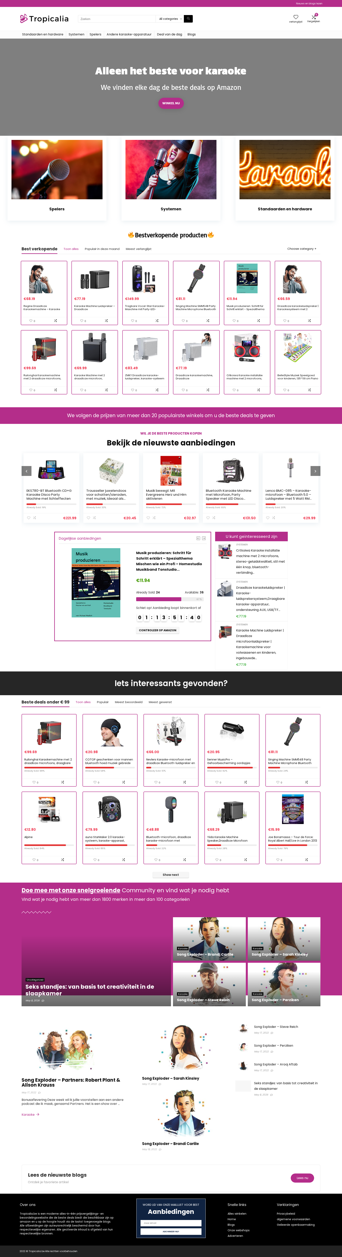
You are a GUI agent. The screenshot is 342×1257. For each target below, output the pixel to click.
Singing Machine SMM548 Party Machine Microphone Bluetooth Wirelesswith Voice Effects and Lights (196, 310)
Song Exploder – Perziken (273, 1045)
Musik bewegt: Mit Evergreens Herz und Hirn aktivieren (106, 494)
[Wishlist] (296, 17)
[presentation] (26, 471)
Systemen (76, 34)
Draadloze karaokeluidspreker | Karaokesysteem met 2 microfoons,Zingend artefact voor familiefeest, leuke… (297, 310)
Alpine (28, 837)
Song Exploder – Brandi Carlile (170, 1143)
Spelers (95, 34)
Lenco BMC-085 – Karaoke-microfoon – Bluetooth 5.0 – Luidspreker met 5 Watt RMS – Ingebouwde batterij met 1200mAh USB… (229, 498)
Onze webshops (239, 1230)
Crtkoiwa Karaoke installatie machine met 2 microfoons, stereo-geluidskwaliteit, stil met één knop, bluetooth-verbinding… (260, 561)
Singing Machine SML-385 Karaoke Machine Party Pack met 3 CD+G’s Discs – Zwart (289, 494)
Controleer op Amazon (157, 619)
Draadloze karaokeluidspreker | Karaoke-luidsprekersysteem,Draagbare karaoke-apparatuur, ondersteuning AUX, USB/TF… (260, 598)
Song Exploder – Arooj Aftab (276, 1064)
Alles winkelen (237, 1214)
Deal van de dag (169, 34)
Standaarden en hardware (42, 34)
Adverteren (235, 1236)
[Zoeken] (188, 19)
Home (232, 1219)
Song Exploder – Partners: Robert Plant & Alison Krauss (71, 1082)
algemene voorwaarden (293, 1219)
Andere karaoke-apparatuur (129, 34)
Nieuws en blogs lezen (309, 3)
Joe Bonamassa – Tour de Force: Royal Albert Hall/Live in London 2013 (292, 839)
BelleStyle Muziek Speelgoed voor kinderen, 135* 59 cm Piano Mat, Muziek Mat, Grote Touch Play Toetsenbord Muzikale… (297, 380)
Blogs (191, 34)
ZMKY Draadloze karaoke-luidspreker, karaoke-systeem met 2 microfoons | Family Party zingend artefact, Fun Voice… (145, 380)
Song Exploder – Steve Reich (276, 1026)
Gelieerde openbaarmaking (296, 1225)
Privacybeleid (286, 1214)
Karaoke (28, 1114)
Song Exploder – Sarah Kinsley (170, 1078)
